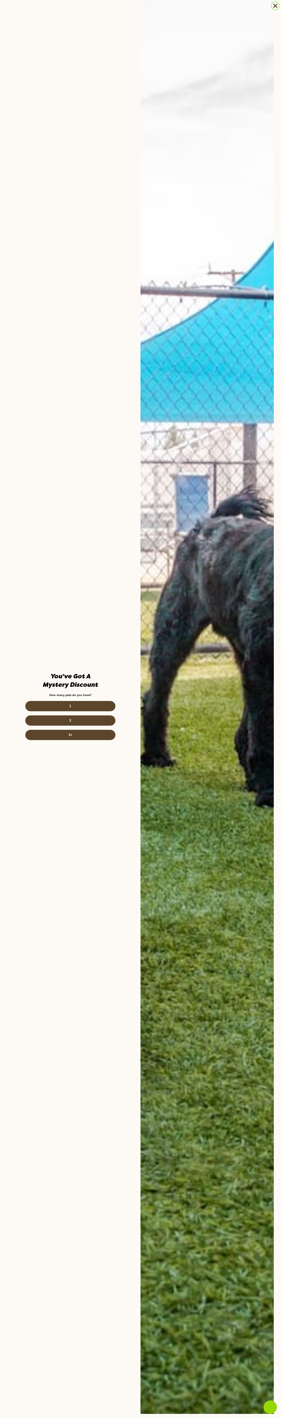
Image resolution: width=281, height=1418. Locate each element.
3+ (70, 735)
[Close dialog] (275, 6)
